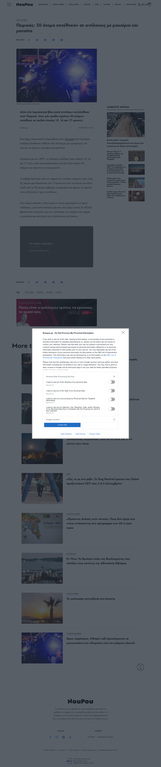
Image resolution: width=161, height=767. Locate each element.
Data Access (80, 434)
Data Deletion (66, 434)
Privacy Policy (94, 434)
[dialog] (80, 383)
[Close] (124, 333)
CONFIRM (62, 425)
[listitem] (80, 376)
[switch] (111, 382)
